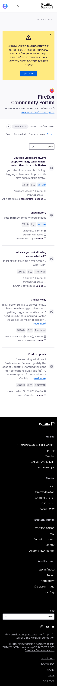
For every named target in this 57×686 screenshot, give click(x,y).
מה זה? (50, 575)
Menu (12, 6)
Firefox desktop (44, 492)
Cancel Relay (38, 299)
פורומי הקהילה (43, 19)
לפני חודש (6, 199)
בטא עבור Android (44, 539)
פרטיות (50, 669)
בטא (52, 533)
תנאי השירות (47, 664)
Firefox (39, 191)
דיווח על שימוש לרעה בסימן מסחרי (35, 444)
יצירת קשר (48, 681)
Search (18, 6)
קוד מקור (49, 450)
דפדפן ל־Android (44, 497)
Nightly (49, 545)
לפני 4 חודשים (22, 238)
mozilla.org (47, 658)
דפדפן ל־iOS (47, 503)
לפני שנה (22, 395)
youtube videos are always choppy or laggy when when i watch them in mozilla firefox (28, 161)
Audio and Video (22, 191)
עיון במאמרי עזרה (45, 467)
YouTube (47, 626)
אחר (29, 336)
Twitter (49, 456)
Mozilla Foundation (42, 637)
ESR (29, 391)
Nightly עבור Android (41, 550)
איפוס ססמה (47, 580)
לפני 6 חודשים (20, 286)
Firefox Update (37, 354)
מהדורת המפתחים (44, 528)
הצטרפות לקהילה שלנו (42, 461)
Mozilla (46, 424)
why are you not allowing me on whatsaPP (31, 254)
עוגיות (51, 675)
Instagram (42, 626)
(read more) (39, 323)
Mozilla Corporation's (24, 634)
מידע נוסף (29, 73)
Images (27, 230)
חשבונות (27, 278)
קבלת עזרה (48, 592)
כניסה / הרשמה (46, 569)
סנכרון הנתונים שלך (44, 586)
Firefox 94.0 (20, 126)
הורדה (51, 486)
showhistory (38, 212)
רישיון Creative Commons (39, 650)
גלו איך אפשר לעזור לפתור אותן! (37, 112)
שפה (52, 611)
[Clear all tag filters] (8, 126)
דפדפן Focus (47, 509)
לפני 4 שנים (22, 340)
